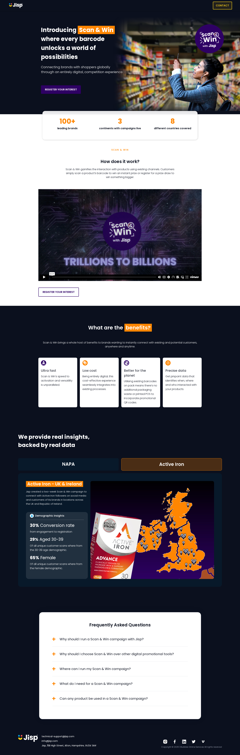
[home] (16, 5)
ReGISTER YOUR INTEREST (61, 89)
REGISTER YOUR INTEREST (59, 292)
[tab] (68, 464)
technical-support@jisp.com (58, 736)
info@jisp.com (50, 741)
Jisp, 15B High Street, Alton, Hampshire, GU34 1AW (69, 745)
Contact (222, 5)
